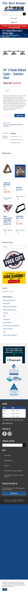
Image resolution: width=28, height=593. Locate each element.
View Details (24, 26)
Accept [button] (4, 589)
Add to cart (20, 115)
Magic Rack (19, 187)
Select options (6, 198)
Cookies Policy (14, 501)
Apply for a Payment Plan (18, 353)
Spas (4, 332)
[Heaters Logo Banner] (14, 7)
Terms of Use (20, 501)
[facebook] (4, 434)
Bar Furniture (6, 303)
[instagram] (9, 434)
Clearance (5, 313)
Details (10, 198)
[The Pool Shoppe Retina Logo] (14, 2)
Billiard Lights (12, 124)
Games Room (6, 319)
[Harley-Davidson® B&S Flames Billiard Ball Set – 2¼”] (7, 208)
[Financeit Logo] (14, 357)
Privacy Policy (7, 501)
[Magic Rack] (20, 171)
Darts (4, 316)
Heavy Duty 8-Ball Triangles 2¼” (7, 184)
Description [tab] (5, 133)
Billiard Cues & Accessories (10, 306)
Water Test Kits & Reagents (10, 335)
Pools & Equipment (8, 328)
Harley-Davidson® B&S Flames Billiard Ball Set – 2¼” (8, 219)
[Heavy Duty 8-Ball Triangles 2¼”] (7, 168)
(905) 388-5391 (7, 423)
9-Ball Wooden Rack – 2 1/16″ (20, 217)
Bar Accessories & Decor (9, 300)
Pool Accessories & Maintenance (11, 325)
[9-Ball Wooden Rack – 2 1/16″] (20, 208)
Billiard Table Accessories (9, 309)
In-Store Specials (7, 322)
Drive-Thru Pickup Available (14, 27)
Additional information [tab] (5, 137)
